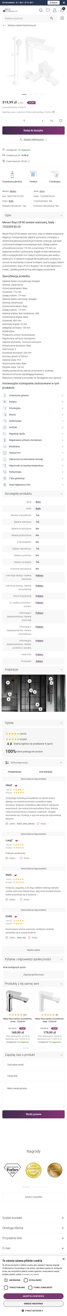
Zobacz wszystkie (33, 1197)
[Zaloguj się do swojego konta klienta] (54, 10)
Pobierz (39, 575)
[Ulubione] (48, 10)
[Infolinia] (40, 10)
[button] (62, 10)
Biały (11, 201)
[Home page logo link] (10, 10)
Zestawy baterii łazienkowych (22, 25)
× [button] (63, 1259)
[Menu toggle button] (62, 18)
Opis (8, 215)
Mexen (13, 191)
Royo (42, 191)
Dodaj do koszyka (33, 130)
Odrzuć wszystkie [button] (33, 1304)
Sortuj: (13, 762)
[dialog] (33, 1286)
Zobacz (53, 2)
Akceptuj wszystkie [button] (33, 1296)
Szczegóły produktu (18, 493)
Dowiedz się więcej (30, 1274)
